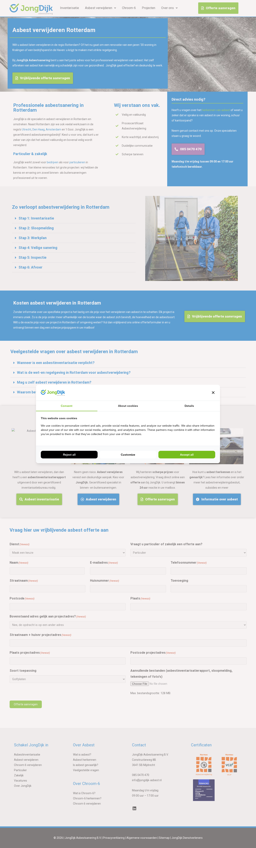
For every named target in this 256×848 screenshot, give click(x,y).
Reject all (69, 454)
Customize (128, 454)
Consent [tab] (66, 405)
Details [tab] (189, 405)
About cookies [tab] (128, 405)
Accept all (187, 454)
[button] (213, 393)
